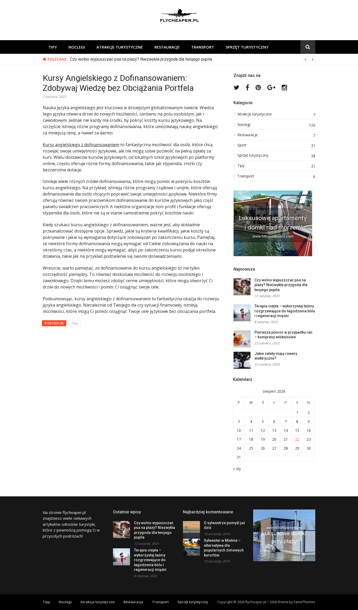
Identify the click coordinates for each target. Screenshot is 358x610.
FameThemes (304, 602)
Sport (242, 145)
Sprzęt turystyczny (247, 47)
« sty (237, 468)
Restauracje (167, 47)
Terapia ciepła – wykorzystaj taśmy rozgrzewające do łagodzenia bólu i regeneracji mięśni (284, 311)
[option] (192, 59)
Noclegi (76, 47)
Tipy (52, 47)
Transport (202, 47)
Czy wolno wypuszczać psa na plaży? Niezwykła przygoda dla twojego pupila (141, 59)
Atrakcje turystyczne (119, 47)
